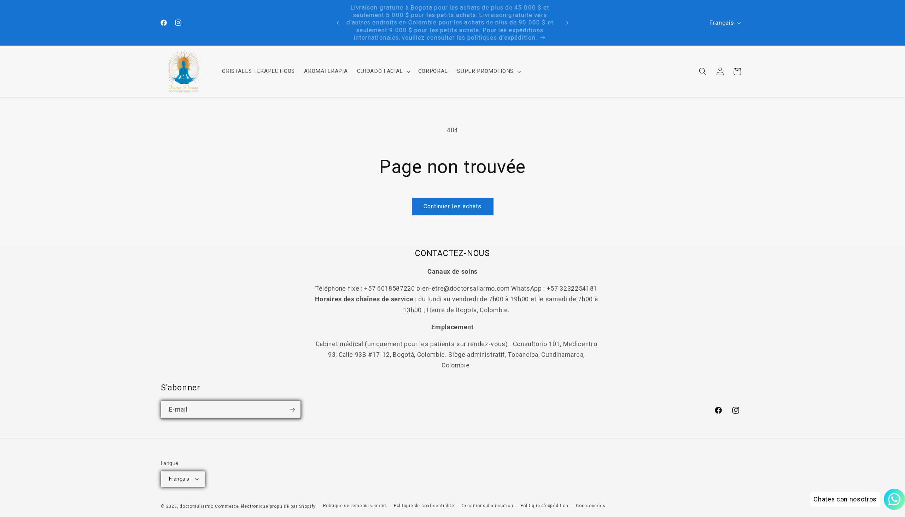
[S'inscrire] (292, 410)
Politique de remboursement (354, 505)
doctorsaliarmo (197, 506)
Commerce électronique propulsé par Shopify (265, 506)
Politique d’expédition (544, 505)
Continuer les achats (453, 206)
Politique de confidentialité (424, 505)
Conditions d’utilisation (487, 505)
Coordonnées (590, 505)
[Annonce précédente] (338, 22)
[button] (382, 71)
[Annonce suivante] (567, 22)
